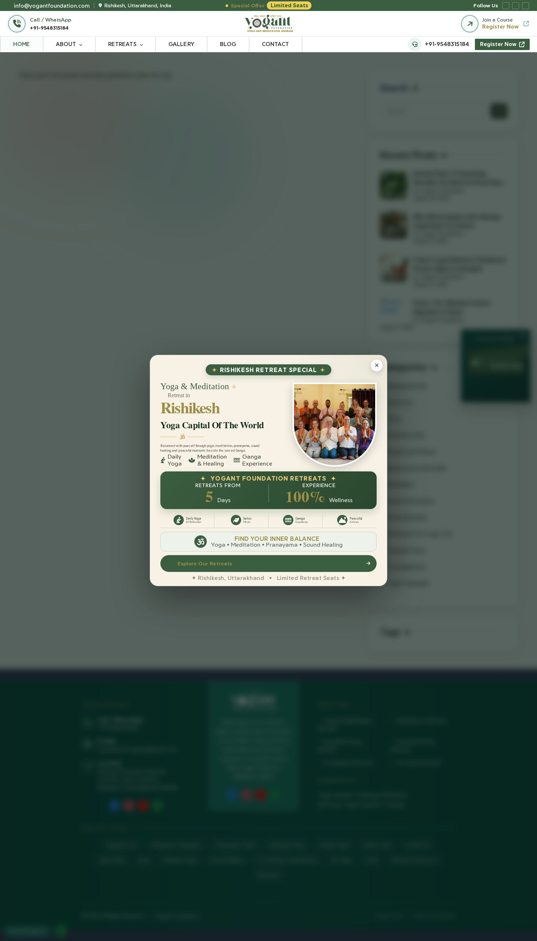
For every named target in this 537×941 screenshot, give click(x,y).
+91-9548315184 (49, 28)
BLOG (228, 44)
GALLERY (181, 44)
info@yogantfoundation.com (52, 5)
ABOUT (66, 44)
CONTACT (275, 44)
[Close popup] (376, 365)
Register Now (498, 44)
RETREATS (122, 44)
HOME (21, 44)
